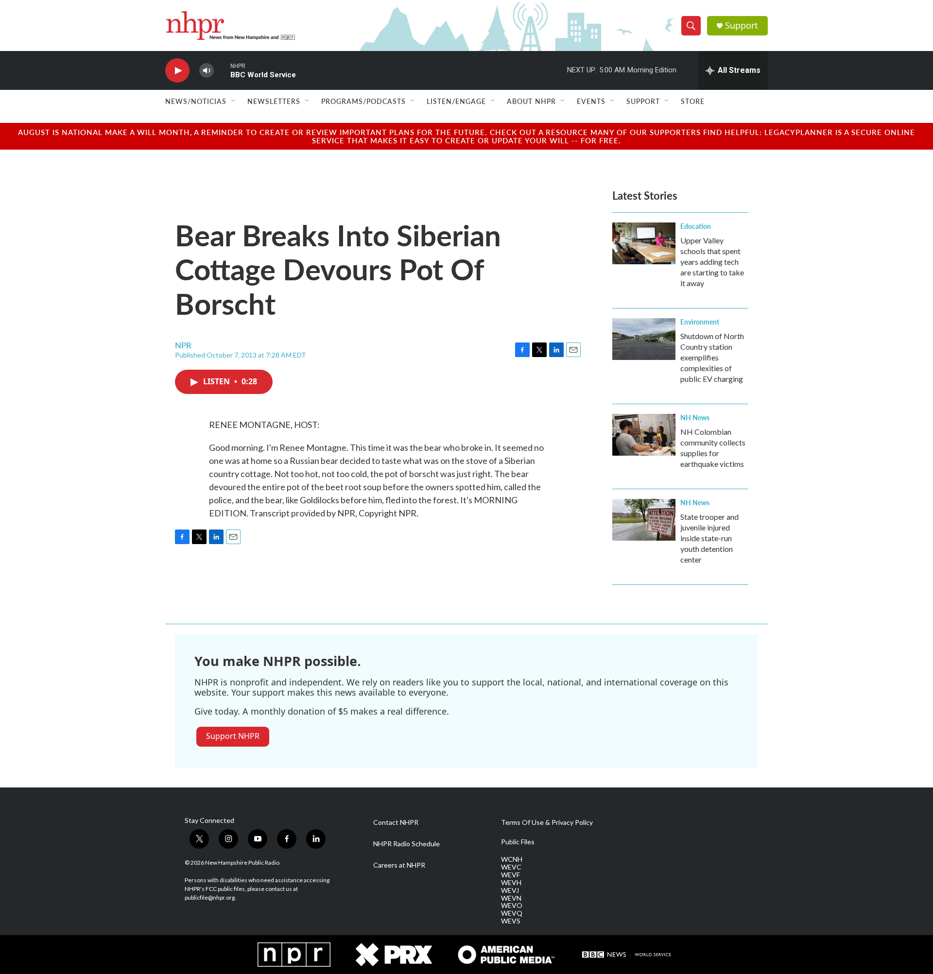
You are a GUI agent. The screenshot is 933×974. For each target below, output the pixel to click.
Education (695, 226)
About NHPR (531, 101)
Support (741, 25)
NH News (694, 417)
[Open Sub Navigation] (234, 101)
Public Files (518, 842)
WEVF (510, 875)
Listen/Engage (456, 101)
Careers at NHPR (399, 865)
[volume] (206, 71)
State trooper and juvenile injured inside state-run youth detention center (709, 538)
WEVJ (510, 890)
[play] (177, 70)
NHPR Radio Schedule (406, 844)
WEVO (511, 905)
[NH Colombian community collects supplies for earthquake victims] (643, 435)
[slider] (222, 70)
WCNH (511, 859)
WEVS (510, 921)
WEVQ (511, 913)
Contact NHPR (395, 822)
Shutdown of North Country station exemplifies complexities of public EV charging (712, 357)
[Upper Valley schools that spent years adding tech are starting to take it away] (643, 243)
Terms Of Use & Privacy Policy (547, 822)
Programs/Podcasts (363, 101)
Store (693, 101)
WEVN (511, 898)
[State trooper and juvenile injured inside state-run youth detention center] (643, 520)
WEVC (511, 867)
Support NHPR (232, 736)
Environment (699, 321)
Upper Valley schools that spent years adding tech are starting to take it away (712, 262)
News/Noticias (195, 101)
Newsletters (273, 101)
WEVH (511, 883)
